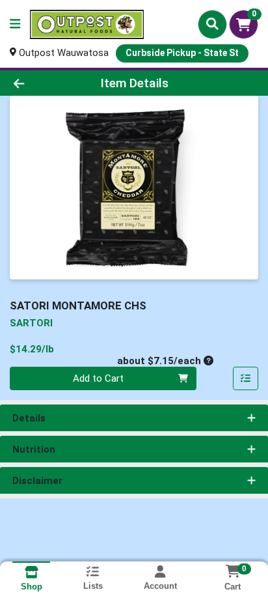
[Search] (212, 24)
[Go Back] (41, 83)
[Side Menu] (15, 24)
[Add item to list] (246, 378)
